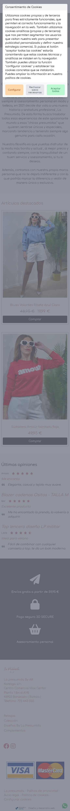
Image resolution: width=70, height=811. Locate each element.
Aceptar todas (56, 89)
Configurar (14, 90)
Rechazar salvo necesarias (35, 90)
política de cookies (18, 78)
